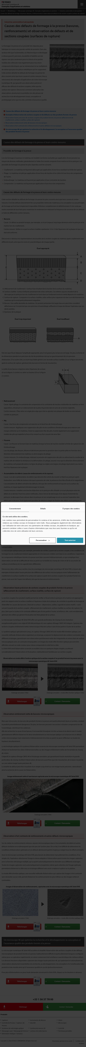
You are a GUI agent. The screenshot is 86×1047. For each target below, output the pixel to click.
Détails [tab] (43, 509)
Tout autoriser (70, 540)
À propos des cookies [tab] (71, 509)
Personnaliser (41, 540)
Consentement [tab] (15, 509)
